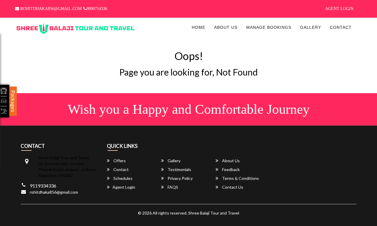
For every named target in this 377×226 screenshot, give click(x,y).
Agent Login (339, 8)
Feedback (230, 169)
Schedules (123, 178)
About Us (225, 27)
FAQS (172, 187)
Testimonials (179, 169)
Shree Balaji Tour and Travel (213, 212)
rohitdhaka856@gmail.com (50, 8)
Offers (119, 160)
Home (198, 27)
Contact (341, 27)
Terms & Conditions (240, 178)
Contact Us (232, 187)
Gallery (310, 27)
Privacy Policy (180, 178)
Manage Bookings (268, 27)
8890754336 (97, 8)
